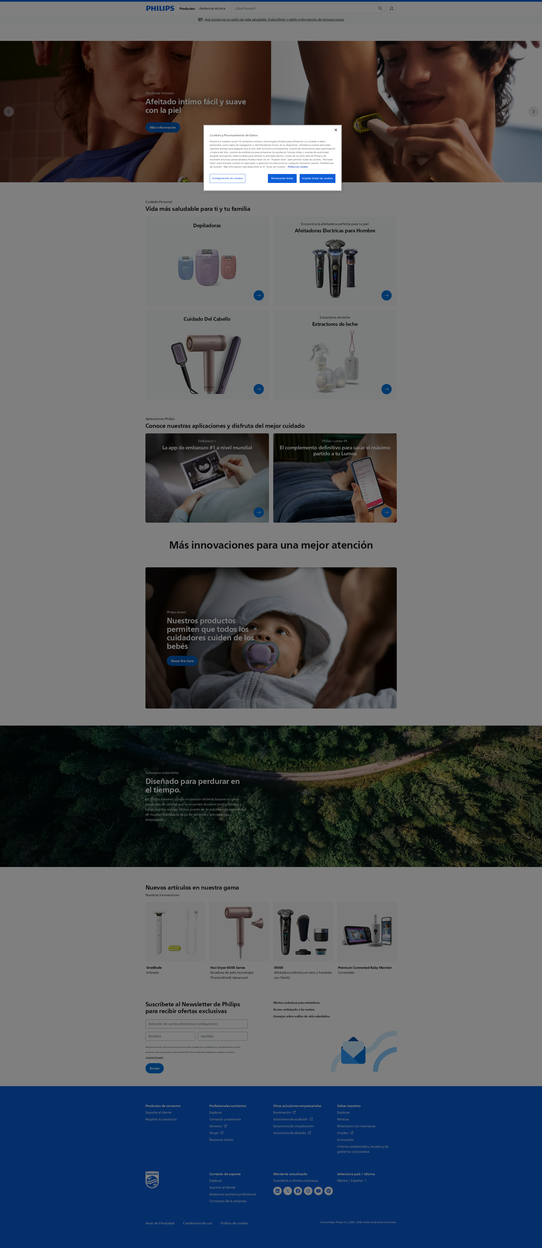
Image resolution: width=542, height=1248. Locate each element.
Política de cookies (298, 167)
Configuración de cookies (227, 178)
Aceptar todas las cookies (317, 178)
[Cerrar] (336, 130)
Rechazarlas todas (282, 178)
